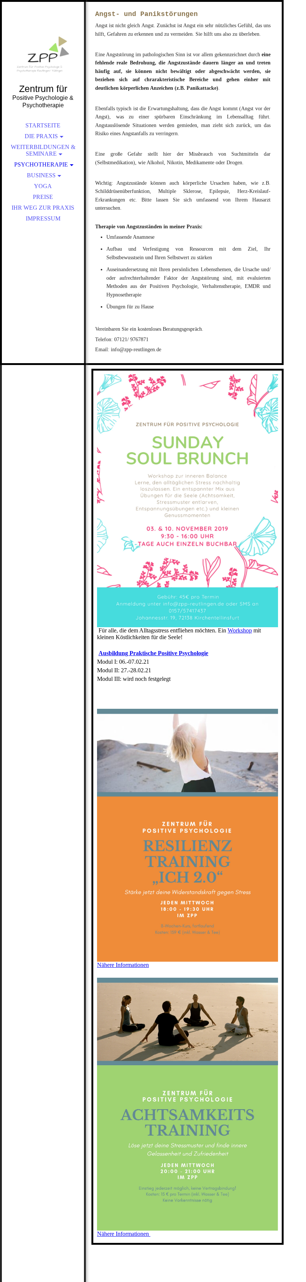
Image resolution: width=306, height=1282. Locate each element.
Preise (43, 197)
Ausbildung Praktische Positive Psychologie (153, 653)
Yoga (43, 186)
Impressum (43, 218)
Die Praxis (41, 136)
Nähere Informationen (123, 965)
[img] (43, 52)
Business (41, 175)
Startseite (42, 125)
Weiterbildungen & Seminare (43, 150)
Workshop (240, 630)
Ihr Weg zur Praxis (43, 207)
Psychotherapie (41, 164)
